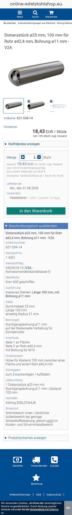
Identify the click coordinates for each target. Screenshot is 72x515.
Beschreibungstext (23, 226)
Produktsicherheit (20, 438)
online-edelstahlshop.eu (36, 4)
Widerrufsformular (20, 494)
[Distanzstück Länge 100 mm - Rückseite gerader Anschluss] (36, 105)
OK (68, 507)
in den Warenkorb (36, 211)
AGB (38, 494)
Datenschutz (54, 494)
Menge (11, 157)
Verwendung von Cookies (44, 509)
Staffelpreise (17, 144)
